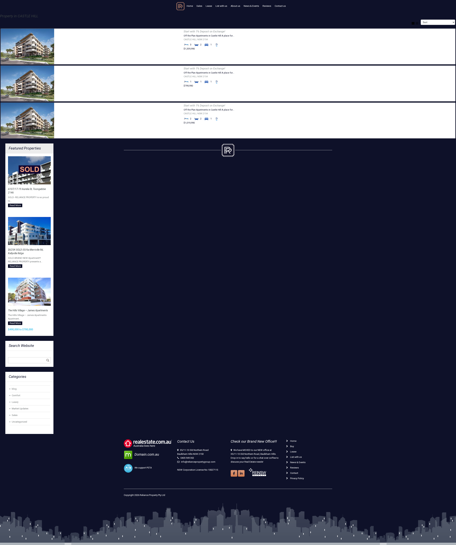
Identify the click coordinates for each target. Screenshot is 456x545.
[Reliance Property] (180, 7)
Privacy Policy (297, 478)
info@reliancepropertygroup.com (198, 461)
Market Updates (20, 408)
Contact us (280, 6)
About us (235, 6)
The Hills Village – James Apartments (28, 310)
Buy (292, 446)
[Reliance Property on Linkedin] (241, 473)
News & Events (251, 6)
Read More (15, 205)
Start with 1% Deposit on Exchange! (204, 31)
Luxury (15, 402)
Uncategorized (19, 421)
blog (14, 388)
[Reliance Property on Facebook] (234, 473)
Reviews (267, 6)
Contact (294, 473)
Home (190, 6)
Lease (209, 6)
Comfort (16, 395)
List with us (221, 6)
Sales (199, 6)
